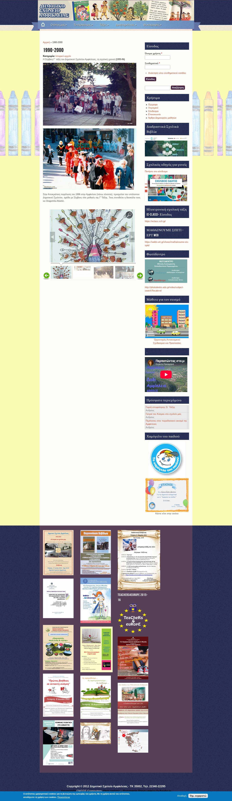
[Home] (42, 25)
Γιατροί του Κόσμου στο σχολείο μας (163, 414)
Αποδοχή (181, 796)
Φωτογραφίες (152, 24)
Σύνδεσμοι (153, 111)
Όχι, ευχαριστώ (198, 796)
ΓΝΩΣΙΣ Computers (89, 790)
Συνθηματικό (152, 63)
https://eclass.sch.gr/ (155, 221)
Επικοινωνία (154, 114)
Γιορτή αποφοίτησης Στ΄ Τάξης (160, 407)
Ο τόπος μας (59, 24)
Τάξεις (104, 24)
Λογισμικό (153, 108)
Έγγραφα (153, 104)
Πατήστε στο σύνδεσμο (156, 171)
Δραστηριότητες (126, 24)
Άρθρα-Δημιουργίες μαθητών (162, 118)
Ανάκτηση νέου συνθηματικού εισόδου (167, 73)
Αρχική (46, 42)
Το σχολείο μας (83, 24)
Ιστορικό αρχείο (63, 56)
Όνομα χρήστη (153, 53)
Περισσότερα (63, 797)
